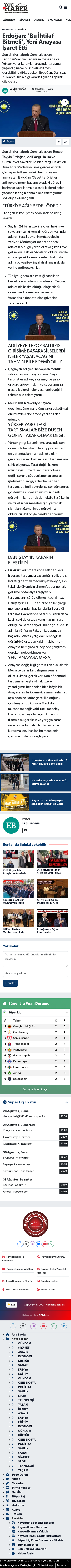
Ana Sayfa (19, 1334)
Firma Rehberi (21, 1487)
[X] (26, 1244)
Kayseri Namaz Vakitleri (20, 1269)
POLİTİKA (22, 29)
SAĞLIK (23, 1391)
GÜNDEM (9, 19)
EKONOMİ (55, 19)
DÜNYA (23, 1369)
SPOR (22, 1395)
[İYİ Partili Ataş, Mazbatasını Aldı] (18, 917)
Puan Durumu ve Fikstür (19, 1281)
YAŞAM (23, 1404)
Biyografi (18, 1500)
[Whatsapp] (51, 1244)
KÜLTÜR (23, 1360)
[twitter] (23, 1326)
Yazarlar (18, 1483)
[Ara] (61, 7)
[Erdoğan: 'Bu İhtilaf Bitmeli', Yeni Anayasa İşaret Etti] (35, 116)
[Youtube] (45, 1244)
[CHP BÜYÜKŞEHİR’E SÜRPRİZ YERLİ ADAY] (52, 859)
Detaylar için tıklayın (35, 1089)
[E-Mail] (25, 830)
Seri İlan (17, 1492)
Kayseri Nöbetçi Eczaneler (13, 1259)
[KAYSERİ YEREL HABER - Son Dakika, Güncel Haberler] (15, 8)
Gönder (10, 983)
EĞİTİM (23, 1373)
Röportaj (18, 1496)
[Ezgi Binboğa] (11, 825)
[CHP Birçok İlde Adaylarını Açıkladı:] (18, 859)
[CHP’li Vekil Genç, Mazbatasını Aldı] (52, 888)
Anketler (18, 1505)
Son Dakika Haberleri (17, 1289)
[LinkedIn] (39, 1244)
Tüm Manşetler (49, 1281)
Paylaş (10, 141)
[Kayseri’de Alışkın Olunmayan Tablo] (18, 888)
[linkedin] (64, 1326)
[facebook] (13, 1326)
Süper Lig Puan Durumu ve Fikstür (40, 1540)
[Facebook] (20, 1244)
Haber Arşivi (48, 1289)
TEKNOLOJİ (26, 1400)
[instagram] (33, 1326)
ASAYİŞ (39, 19)
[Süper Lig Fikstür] (66, 1102)
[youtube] (43, 1326)
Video (16, 1479)
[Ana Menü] (65, 7)
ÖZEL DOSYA (27, 1382)
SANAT (23, 1365)
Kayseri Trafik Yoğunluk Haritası (52, 1271)
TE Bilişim (44, 1315)
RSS (13, 1304)
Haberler (7, 29)
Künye (16, 1509)
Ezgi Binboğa (30, 823)
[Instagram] (32, 1244)
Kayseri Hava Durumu (53, 1257)
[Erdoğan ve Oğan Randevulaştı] (52, 917)
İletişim (23, 1408)
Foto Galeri (20, 1474)
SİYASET (24, 19)
